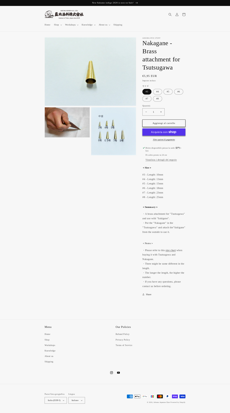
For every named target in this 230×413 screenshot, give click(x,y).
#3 (147, 91)
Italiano (75, 400)
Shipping (49, 361)
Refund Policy (123, 334)
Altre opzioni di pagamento (164, 139)
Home (47, 334)
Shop (47, 340)
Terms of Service (124, 345)
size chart (171, 250)
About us (49, 356)
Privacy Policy (123, 340)
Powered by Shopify (178, 402)
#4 (157, 91)
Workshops (50, 345)
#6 (178, 91)
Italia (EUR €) (54, 400)
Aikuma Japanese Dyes (161, 402)
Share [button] (148, 294)
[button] (57, 25)
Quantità (146, 106)
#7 (147, 99)
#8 (157, 99)
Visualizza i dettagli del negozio (161, 160)
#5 (168, 91)
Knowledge (50, 351)
